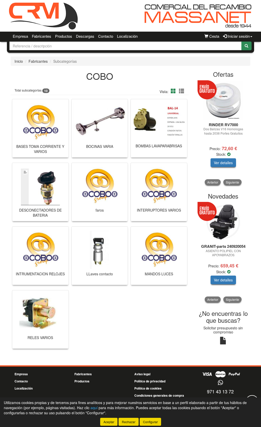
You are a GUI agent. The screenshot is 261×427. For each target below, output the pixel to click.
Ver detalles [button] (223, 162)
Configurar (150, 422)
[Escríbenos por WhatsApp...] (220, 382)
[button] (174, 91)
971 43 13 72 (220, 391)
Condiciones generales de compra (159, 395)
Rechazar (128, 422)
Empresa (20, 36)
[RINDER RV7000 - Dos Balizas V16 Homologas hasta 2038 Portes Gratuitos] (223, 100)
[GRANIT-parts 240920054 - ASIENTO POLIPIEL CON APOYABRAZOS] (223, 222)
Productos (63, 36)
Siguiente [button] (232, 182)
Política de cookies (148, 388)
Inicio (19, 61)
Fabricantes (41, 36)
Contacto (105, 36)
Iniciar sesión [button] (238, 36)
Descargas (85, 36)
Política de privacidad (149, 381)
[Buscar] (246, 46)
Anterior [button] (212, 182)
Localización (127, 36)
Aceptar (108, 422)
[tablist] (223, 133)
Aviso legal (142, 374)
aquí (94, 407)
